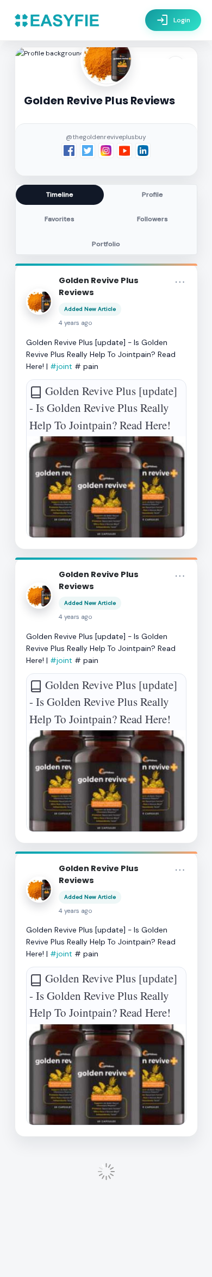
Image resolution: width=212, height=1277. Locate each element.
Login (173, 20)
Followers (152, 219)
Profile (152, 194)
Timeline (59, 194)
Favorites (59, 219)
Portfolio (106, 244)
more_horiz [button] (179, 282)
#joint (61, 366)
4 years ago (75, 323)
